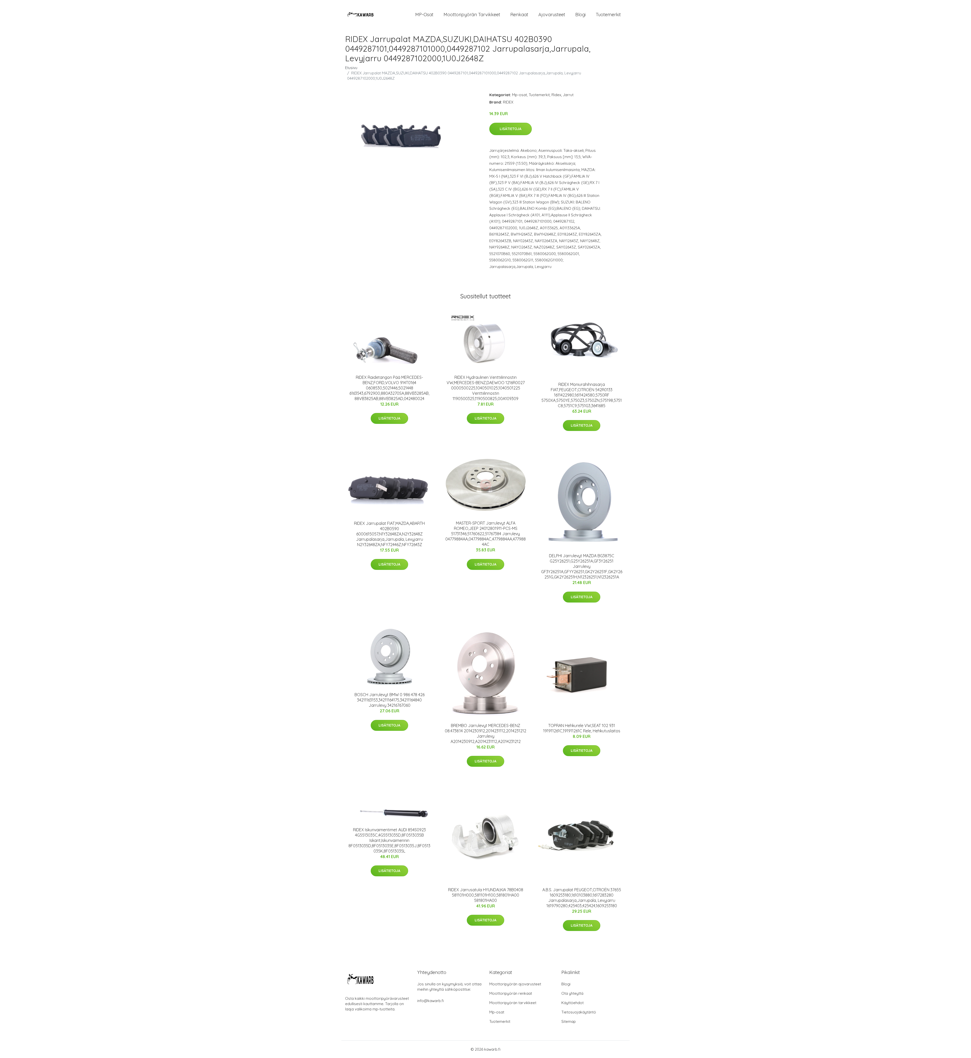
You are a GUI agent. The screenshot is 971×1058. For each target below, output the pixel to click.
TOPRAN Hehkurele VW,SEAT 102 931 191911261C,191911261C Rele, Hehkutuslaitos (581, 728)
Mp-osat (519, 94)
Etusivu (351, 67)
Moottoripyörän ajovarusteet (515, 984)
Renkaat (519, 14)
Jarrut (568, 94)
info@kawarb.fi (430, 1000)
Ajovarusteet (551, 14)
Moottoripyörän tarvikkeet (472, 14)
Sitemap (568, 1021)
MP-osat (424, 14)
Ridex (556, 94)
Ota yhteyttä (572, 993)
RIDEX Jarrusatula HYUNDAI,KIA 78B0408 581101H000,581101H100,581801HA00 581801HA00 (485, 895)
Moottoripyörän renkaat (510, 993)
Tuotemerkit (608, 14)
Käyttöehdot (572, 1002)
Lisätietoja (510, 129)
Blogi (580, 14)
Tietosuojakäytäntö (578, 1012)
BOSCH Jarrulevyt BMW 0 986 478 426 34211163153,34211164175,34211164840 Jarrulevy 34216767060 (390, 700)
